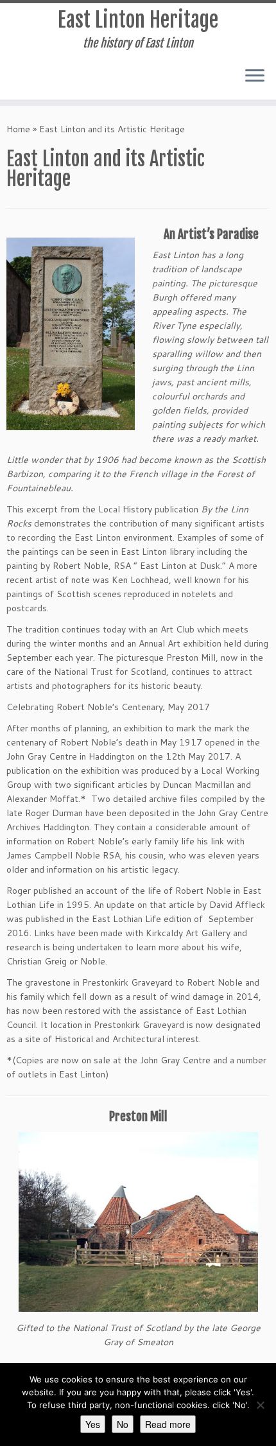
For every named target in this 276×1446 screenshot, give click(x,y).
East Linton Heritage (138, 20)
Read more (168, 1424)
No (122, 1424)
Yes (92, 1424)
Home (18, 129)
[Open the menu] (254, 76)
